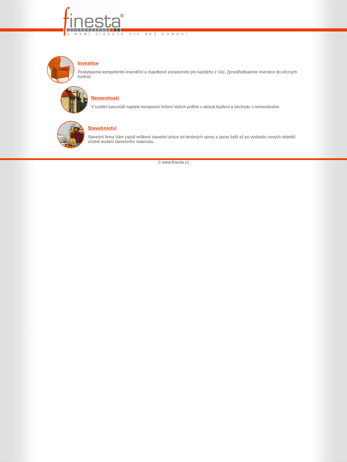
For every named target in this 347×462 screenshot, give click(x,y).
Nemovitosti (105, 97)
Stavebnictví (102, 128)
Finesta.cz (78, 3)
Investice (88, 63)
